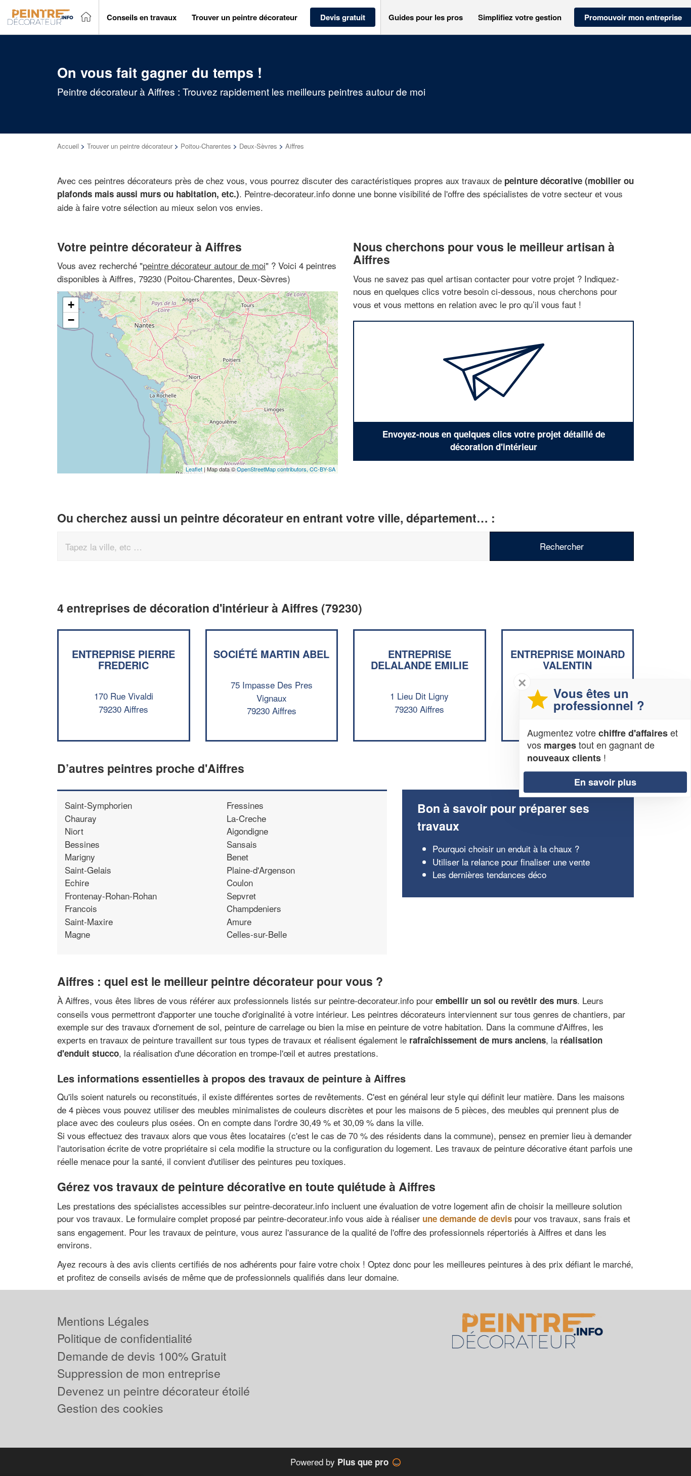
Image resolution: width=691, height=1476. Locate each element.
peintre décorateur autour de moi (204, 265)
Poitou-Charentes (206, 146)
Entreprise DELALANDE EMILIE (419, 659)
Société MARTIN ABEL (271, 653)
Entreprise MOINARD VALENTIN (567, 659)
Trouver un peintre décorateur (129, 146)
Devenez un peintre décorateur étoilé (153, 1390)
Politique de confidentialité (124, 1338)
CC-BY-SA (322, 469)
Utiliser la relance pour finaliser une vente (511, 861)
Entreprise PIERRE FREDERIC (123, 659)
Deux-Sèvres (258, 146)
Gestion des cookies (110, 1408)
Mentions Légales (103, 1321)
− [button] (71, 320)
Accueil (68, 146)
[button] (141, 17)
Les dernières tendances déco (489, 874)
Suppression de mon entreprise (139, 1373)
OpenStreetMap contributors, (273, 469)
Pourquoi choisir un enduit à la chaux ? (506, 848)
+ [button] (71, 304)
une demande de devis (467, 1218)
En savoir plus (605, 782)
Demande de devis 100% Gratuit (141, 1356)
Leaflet (194, 469)
